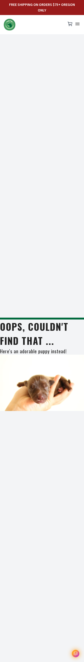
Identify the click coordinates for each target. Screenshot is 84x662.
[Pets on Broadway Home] (33, 24)
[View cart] (70, 25)
